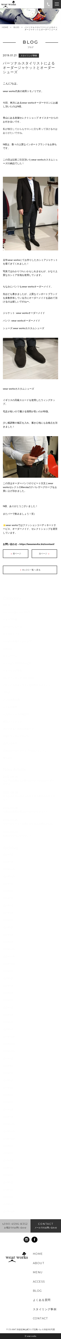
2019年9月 (8, 1058)
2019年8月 (8, 1066)
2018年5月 (8, 1175)
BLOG (16, 27)
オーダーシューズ (12, 627)
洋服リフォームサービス (16, 736)
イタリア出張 (10, 619)
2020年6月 (8, 993)
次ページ (43, 553)
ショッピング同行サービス (17, 663)
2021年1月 (8, 942)
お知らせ (7, 648)
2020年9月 (8, 971)
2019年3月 (8, 1102)
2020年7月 (8, 986)
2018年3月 (8, 1190)
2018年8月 (8, 1153)
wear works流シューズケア (16, 612)
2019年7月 (8, 1073)
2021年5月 (8, 913)
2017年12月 (9, 1211)
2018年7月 (8, 1160)
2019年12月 (9, 1037)
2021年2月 (8, 935)
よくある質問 (10, 707)
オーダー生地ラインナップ (17, 641)
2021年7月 (8, 898)
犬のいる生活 (10, 743)
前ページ (16, 553)
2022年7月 (8, 862)
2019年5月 (8, 1088)
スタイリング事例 (12, 670)
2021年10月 (9, 876)
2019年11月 (9, 1044)
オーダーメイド (11, 634)
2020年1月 (8, 1029)
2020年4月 (8, 1007)
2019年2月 (8, 1109)
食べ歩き (7, 758)
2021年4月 (8, 920)
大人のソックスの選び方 (16, 714)
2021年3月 (8, 927)
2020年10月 (9, 964)
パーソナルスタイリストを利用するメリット (26, 685)
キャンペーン (10, 656)
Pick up (6, 605)
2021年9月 (8, 883)
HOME (5, 27)
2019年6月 (8, 1080)
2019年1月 (8, 1117)
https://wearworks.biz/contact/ (36, 544)
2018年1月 (8, 1204)
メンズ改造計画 (11, 699)
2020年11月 (9, 956)
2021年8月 (8, 891)
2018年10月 (9, 1139)
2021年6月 (8, 905)
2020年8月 (8, 978)
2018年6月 (8, 1168)
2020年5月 (8, 1000)
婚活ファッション (12, 721)
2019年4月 (8, 1095)
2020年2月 (8, 1022)
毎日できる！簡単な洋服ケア (18, 729)
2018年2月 (8, 1197)
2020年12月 (9, 949)
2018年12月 (9, 1124)
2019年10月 (9, 1051)
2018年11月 (9, 1131)
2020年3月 (8, 1015)
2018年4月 (8, 1182)
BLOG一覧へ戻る (31, 570)
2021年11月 (9, 869)
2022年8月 (8, 854)
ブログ (6, 692)
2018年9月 (8, 1146)
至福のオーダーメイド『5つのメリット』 (25, 750)
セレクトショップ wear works (18, 678)
